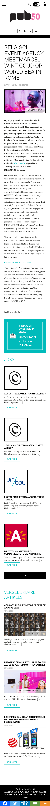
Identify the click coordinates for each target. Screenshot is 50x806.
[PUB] (25, 18)
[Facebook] (14, 31)
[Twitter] (30, 31)
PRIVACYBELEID (38, 792)
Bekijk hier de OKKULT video (17, 263)
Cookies (8, 795)
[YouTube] (36, 31)
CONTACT (25, 802)
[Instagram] (19, 31)
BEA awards (19, 163)
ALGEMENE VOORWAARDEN (16, 792)
